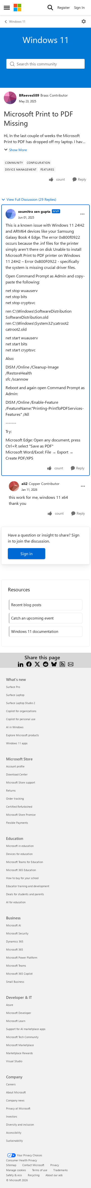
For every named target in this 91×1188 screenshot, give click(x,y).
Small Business (15, 982)
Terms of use (39, 1170)
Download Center (17, 774)
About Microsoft (16, 1092)
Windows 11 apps (17, 743)
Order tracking (15, 798)
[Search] (50, 8)
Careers (11, 1084)
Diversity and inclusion (20, 1124)
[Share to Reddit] (45, 663)
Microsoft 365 (14, 949)
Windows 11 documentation (34, 631)
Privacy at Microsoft (18, 1108)
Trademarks (60, 1170)
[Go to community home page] (17, 7)
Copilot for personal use (20, 719)
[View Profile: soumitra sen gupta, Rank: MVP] (11, 214)
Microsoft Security (17, 933)
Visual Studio (14, 1061)
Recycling (33, 1175)
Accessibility (13, 1132)
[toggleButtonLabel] (83, 21)
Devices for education (19, 854)
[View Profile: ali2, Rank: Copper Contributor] (14, 486)
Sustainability (14, 1140)
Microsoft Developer (18, 1013)
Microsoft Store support (20, 782)
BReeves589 (29, 95)
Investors (11, 1116)
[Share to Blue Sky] (54, 663)
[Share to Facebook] (29, 663)
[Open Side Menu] (6, 7)
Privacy (54, 1165)
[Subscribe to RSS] (62, 663)
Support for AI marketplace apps (26, 1029)
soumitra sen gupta (34, 211)
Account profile (15, 766)
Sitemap (11, 1165)
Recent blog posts (26, 604)
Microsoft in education (20, 846)
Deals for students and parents (25, 894)
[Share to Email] (70, 663)
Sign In (79, 7)
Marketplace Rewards (19, 1053)
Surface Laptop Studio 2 (20, 703)
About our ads (54, 1175)
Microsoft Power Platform (21, 957)
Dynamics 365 (14, 941)
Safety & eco (14, 1175)
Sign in (26, 553)
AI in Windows (15, 727)
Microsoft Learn (15, 1021)
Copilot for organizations (21, 711)
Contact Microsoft (33, 1165)
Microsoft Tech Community (22, 1037)
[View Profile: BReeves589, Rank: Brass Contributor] (10, 98)
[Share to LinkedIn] (20, 663)
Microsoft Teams (16, 965)
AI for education (16, 902)
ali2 (24, 483)
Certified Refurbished (19, 806)
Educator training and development (27, 886)
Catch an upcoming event (32, 618)
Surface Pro (13, 687)
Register (63, 7)
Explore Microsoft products (22, 735)
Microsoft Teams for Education (24, 862)
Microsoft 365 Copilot (19, 973)
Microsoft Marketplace (20, 1045)
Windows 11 (17, 21)
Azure (9, 1005)
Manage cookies (16, 1170)
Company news (15, 1100)
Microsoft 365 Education (21, 870)
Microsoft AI (13, 925)
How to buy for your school (22, 878)
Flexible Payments (17, 823)
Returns (11, 790)
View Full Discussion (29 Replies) (31, 199)
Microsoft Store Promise (21, 814)
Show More (18, 149)
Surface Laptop (15, 695)
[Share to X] (37, 663)
